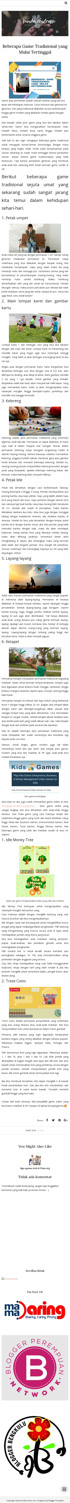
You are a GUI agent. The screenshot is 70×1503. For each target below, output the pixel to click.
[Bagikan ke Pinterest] (59, 1120)
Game (41, 1130)
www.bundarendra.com (25, 1500)
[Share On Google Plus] (65, 1120)
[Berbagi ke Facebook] (47, 1120)
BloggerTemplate (56, 1500)
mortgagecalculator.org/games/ (18, 805)
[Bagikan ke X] (53, 1120)
